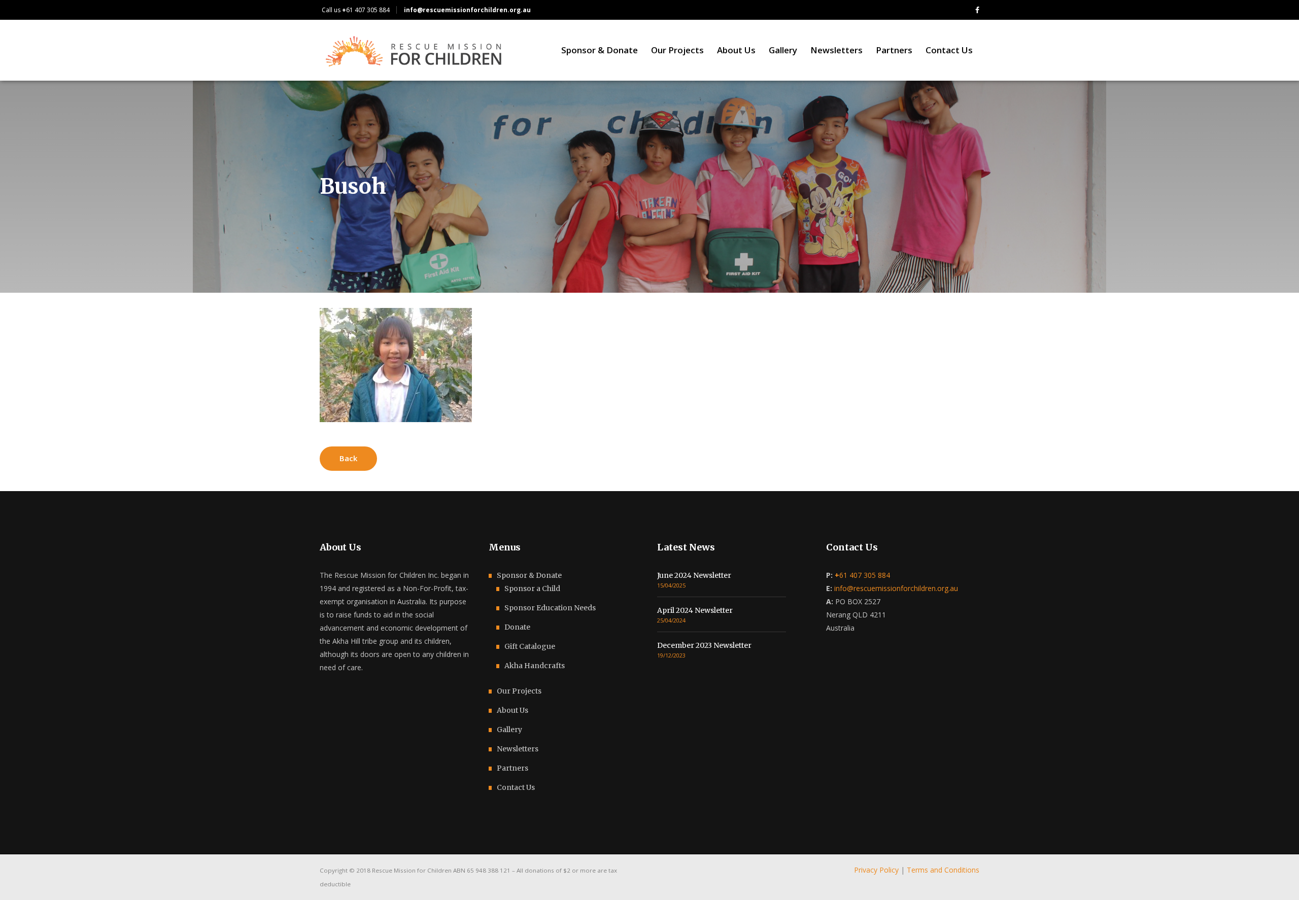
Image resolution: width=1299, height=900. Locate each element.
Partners (512, 768)
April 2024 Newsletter (695, 610)
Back (348, 458)
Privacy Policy (876, 870)
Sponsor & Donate (529, 575)
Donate (517, 627)
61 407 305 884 (366, 10)
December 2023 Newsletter (704, 645)
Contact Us (516, 787)
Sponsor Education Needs (550, 607)
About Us (512, 710)
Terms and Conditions (943, 870)
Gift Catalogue (529, 646)
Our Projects (519, 691)
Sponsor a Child (532, 588)
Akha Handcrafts (534, 665)
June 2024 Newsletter (694, 575)
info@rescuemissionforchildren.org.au (896, 588)
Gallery (509, 729)
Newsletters (517, 748)
